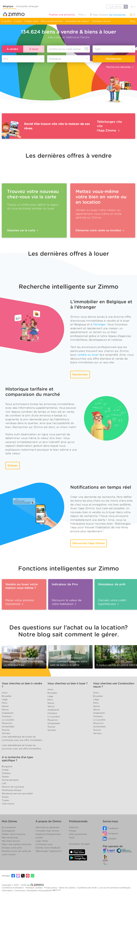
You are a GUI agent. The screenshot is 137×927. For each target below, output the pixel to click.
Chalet (5, 769)
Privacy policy (51, 887)
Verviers (6, 733)
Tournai (5, 730)
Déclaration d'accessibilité (39, 890)
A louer (18, 21)
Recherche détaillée (118, 67)
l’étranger (99, 324)
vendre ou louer (88, 354)
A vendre (6, 21)
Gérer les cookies (67, 887)
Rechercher (113, 58)
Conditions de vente (87, 887)
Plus (82, 14)
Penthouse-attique (11, 790)
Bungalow (7, 766)
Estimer (12, 465)
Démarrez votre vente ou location (99, 230)
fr (132, 6)
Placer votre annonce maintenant (19, 602)
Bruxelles (6, 696)
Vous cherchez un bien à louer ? (67, 683)
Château (6, 773)
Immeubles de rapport (77, 21)
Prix (6, 58)
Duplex (5, 776)
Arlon (4, 692)
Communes (20, 890)
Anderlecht (7, 713)
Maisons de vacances (13, 786)
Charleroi (6, 716)
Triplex (5, 800)
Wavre (5, 709)
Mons (4, 702)
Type (97, 49)
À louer (33, 49)
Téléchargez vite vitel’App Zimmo (109, 126)
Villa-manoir (8, 803)
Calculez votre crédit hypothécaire (112, 602)
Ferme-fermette (10, 780)
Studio (5, 797)
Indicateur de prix (101, 21)
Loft (4, 783)
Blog (132, 21)
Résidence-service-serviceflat (17, 793)
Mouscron (7, 723)
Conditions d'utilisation (13, 887)
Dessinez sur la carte (21, 230)
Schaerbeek (8, 726)
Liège (4, 699)
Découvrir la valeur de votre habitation (67, 602)
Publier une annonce (62, 14)
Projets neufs (31, 21)
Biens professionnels (52, 21)
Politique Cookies (34, 887)
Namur (5, 706)
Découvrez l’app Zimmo (88, 543)
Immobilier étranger (27, 6)
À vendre (12, 49)
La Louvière (8, 719)
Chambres (55, 58)
